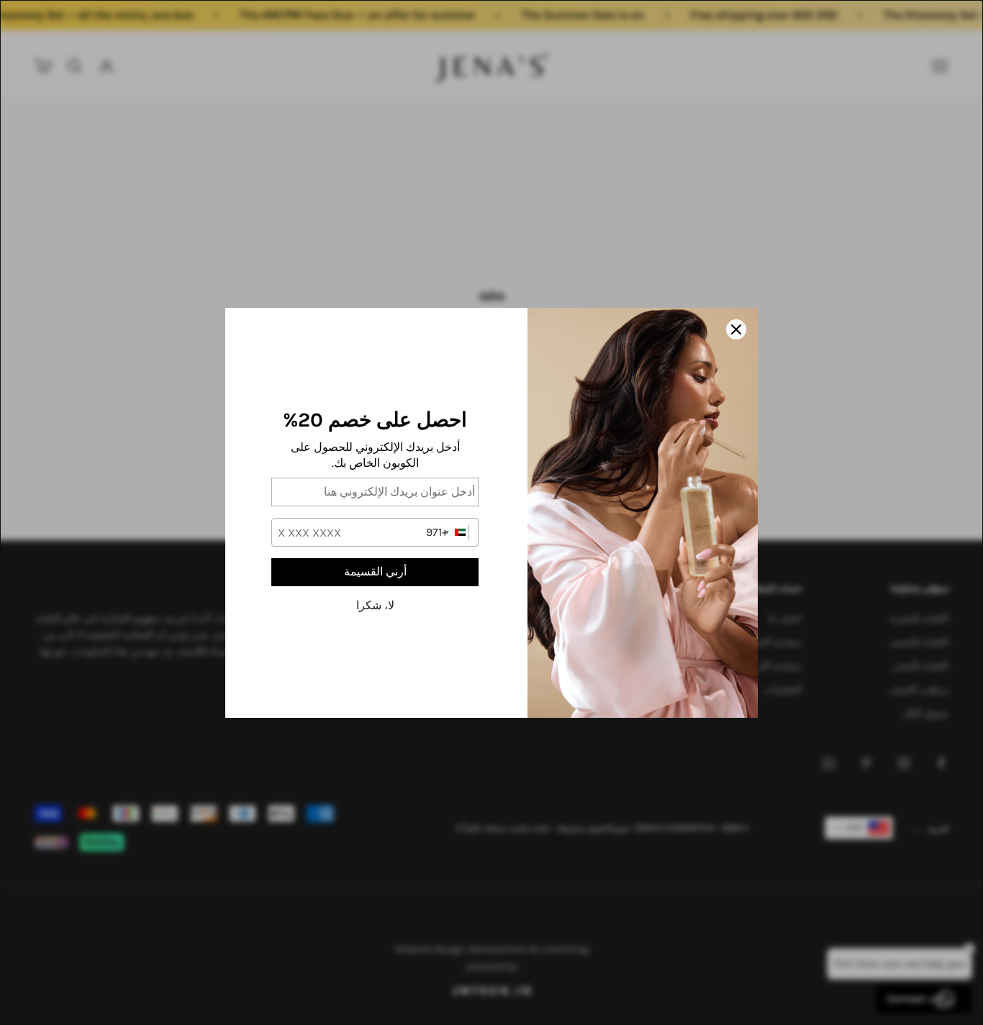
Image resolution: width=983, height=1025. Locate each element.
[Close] (736, 329)
